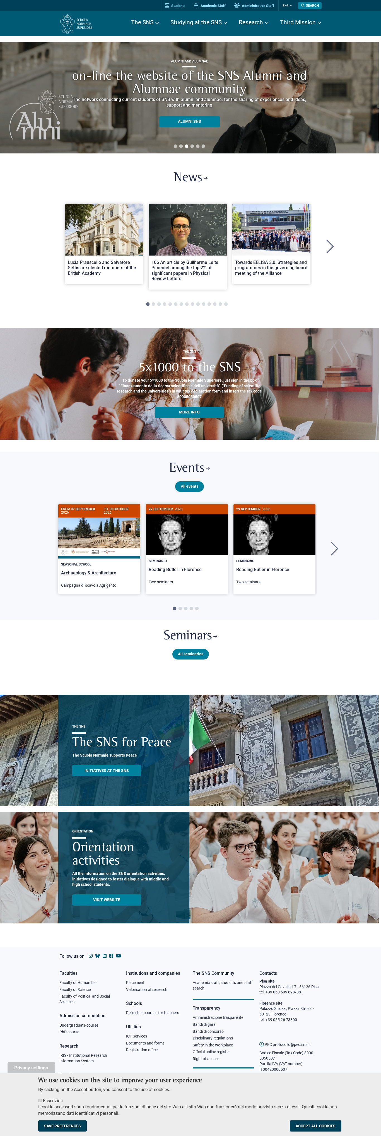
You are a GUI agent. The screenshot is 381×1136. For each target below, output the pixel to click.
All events (189, 486)
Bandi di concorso (208, 1031)
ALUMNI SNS (189, 121)
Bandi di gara (204, 1024)
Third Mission (298, 22)
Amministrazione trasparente (218, 1017)
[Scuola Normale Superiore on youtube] (118, 956)
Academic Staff (213, 6)
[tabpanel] (189, 97)
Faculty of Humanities (78, 982)
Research (251, 22)
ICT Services (136, 1036)
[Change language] (290, 6)
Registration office (142, 1050)
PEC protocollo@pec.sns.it (287, 1044)
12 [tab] (209, 304)
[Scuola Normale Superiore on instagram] (91, 956)
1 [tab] (175, 146)
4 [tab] (192, 146)
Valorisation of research (146, 989)
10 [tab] (198, 304)
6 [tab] (203, 146)
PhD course (69, 1032)
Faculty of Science (75, 989)
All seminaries (190, 654)
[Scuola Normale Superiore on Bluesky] (97, 956)
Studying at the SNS (196, 22)
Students (177, 6)
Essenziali (53, 1100)
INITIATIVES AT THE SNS (107, 770)
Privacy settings (31, 1067)
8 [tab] (187, 304)
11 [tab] (203, 304)
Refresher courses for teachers (152, 1012)
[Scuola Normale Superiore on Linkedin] (105, 956)
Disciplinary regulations (213, 1038)
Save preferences (62, 1126)
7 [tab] (181, 304)
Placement (135, 982)
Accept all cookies (316, 1126)
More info (189, 412)
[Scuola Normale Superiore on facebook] (111, 956)
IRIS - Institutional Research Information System (83, 1058)
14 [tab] (220, 304)
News (188, 178)
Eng (285, 5)
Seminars (188, 636)
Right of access (206, 1058)
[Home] (76, 24)
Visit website (106, 899)
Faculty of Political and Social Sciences (84, 999)
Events (186, 468)
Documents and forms (145, 1043)
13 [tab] (215, 304)
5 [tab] (198, 146)
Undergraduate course (78, 1025)
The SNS (142, 22)
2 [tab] (181, 146)
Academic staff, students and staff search (223, 985)
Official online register (211, 1052)
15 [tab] (226, 304)
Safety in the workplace (213, 1045)
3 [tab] (186, 146)
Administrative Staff (257, 6)
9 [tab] (192, 304)
